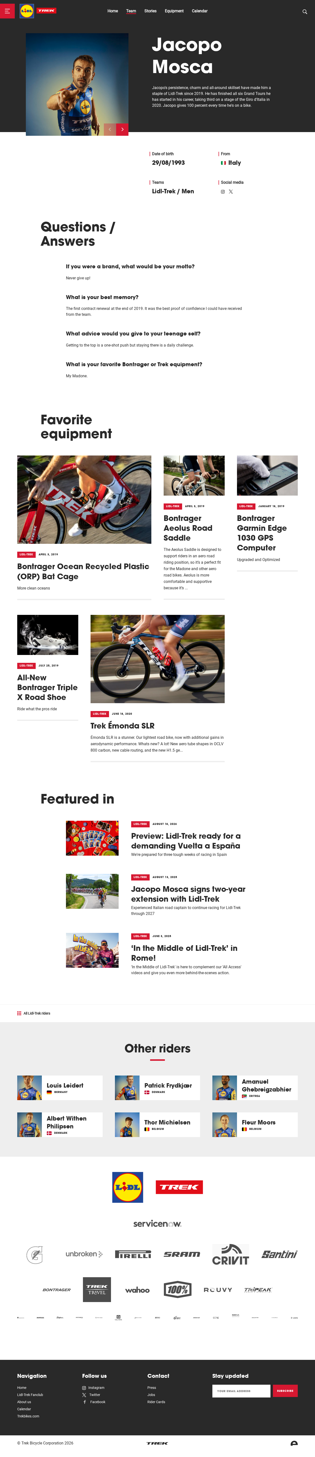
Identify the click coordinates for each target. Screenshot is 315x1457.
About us (24, 1402)
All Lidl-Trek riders (37, 1013)
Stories (150, 11)
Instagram (96, 1388)
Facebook (97, 1402)
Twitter (94, 1395)
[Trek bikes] (157, 1443)
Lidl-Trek (163, 191)
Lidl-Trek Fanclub (30, 1395)
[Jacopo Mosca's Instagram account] (223, 191)
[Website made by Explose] (294, 1443)
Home (113, 11)
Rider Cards (156, 1402)
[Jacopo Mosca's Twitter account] (231, 191)
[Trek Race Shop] (38, 11)
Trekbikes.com (28, 1416)
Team (131, 11)
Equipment (174, 11)
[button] (122, 129)
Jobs (151, 1395)
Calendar (199, 11)
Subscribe (285, 1391)
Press (151, 1388)
